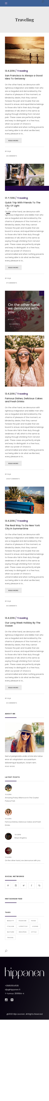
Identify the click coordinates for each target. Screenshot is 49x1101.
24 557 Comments (13, 479)
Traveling (22, 70)
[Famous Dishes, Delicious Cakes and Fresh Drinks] (24, 337)
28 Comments (11, 156)
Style (33, 932)
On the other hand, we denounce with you (24, 308)
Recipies (23, 932)
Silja (9, 151)
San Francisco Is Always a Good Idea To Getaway (23, 77)
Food (33, 921)
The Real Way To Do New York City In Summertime (22, 527)
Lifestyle (23, 926)
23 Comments (11, 703)
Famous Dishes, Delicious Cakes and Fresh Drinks (23, 400)
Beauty (10, 921)
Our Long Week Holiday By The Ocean (22, 624)
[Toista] (8, 188)
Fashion (22, 921)
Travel (10, 937)
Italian (10, 926)
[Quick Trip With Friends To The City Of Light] (24, 177)
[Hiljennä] (7, 208)
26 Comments (14, 324)
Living (35, 926)
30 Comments (11, 606)
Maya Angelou (21, 838)
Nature (10, 932)
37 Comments (11, 283)
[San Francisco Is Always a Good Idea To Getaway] (24, 38)
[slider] (8, 213)
